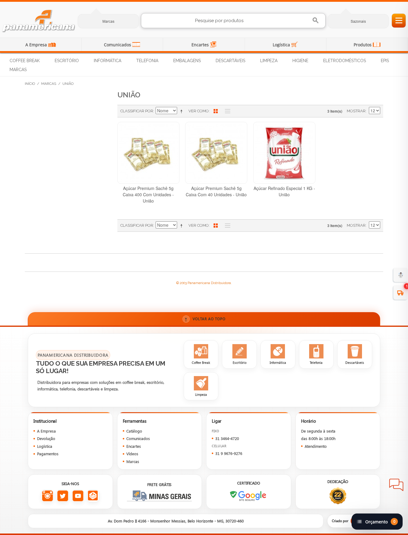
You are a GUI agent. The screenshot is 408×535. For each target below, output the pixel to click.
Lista (226, 111)
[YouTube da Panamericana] (77, 496)
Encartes (200, 44)
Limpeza (268, 60)
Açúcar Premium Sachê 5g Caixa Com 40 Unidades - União (216, 191)
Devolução (46, 438)
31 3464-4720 (227, 438)
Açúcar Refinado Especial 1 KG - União (284, 191)
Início (30, 84)
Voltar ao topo (205, 319)
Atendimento (316, 446)
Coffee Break (25, 60)
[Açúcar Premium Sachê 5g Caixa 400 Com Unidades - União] (148, 153)
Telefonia (147, 60)
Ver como (198, 111)
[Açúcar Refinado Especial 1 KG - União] (284, 153)
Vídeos (132, 453)
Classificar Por (136, 111)
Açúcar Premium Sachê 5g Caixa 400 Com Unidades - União (148, 194)
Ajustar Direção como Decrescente (182, 111)
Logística (282, 44)
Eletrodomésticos (344, 60)
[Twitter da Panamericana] (62, 496)
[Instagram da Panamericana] (47, 496)
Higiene (300, 60)
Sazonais (358, 21)
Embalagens (187, 60)
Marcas (108, 21)
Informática (107, 60)
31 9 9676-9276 (228, 453)
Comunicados (118, 44)
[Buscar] (316, 20)
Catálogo (134, 430)
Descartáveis (230, 60)
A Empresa (36, 44)
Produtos (363, 44)
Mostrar (356, 111)
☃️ (401, 274)
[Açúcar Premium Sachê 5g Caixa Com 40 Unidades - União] (216, 153)
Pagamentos (48, 453)
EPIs (385, 60)
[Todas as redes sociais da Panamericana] (93, 496)
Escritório (67, 60)
